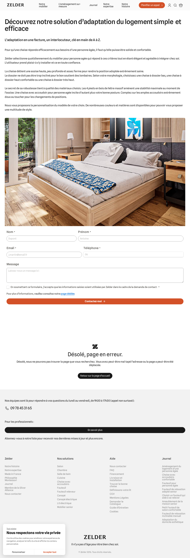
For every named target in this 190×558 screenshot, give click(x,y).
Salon (60, 466)
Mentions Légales (119, 498)
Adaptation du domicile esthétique (172, 521)
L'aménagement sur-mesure (70, 5)
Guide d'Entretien (119, 508)
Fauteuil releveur (66, 492)
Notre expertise (108, 5)
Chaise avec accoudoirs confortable (168, 477)
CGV (112, 494)
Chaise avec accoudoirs (63, 483)
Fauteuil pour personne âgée (170, 484)
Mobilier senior (65, 507)
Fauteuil (61, 488)
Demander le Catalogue (116, 502)
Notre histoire (126, 5)
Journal (93, 5)
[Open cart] (181, 5)
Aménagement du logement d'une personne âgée (171, 468)
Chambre (62, 470)
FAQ (112, 470)
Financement (117, 474)
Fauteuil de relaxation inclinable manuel (173, 514)
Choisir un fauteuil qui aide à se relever (173, 496)
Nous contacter (13, 494)
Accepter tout (49, 552)
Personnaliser (18, 552)
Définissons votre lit (120, 490)
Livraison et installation (116, 479)
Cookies (114, 511)
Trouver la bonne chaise (119, 485)
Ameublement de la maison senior (172, 502)
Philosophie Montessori (11, 479)
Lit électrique (64, 503)
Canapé (61, 495)
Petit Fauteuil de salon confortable (171, 508)
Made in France (13, 474)
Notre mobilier (43, 5)
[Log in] (169, 5)
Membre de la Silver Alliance (15, 489)
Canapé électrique (67, 499)
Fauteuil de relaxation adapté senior (173, 490)
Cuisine (61, 478)
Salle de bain (64, 474)
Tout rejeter (11, 528)
